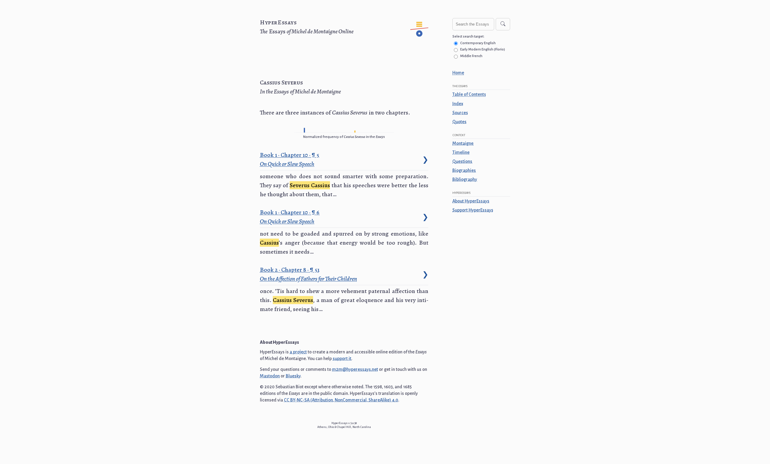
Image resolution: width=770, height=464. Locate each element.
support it (342, 358)
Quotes (459, 121)
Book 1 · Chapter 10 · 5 (290, 159)
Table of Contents (469, 94)
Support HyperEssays (472, 210)
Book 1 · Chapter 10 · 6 (290, 216)
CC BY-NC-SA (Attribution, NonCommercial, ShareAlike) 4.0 (341, 400)
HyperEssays (278, 22)
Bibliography (464, 179)
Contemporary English (478, 43)
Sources (460, 112)
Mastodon (270, 376)
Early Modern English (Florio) (482, 49)
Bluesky (293, 376)
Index (457, 103)
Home (458, 72)
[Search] (503, 24)
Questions (462, 161)
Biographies (464, 170)
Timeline (461, 152)
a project (298, 352)
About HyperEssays (470, 201)
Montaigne (462, 143)
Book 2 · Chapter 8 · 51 (308, 274)
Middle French (471, 56)
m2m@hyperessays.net (355, 369)
